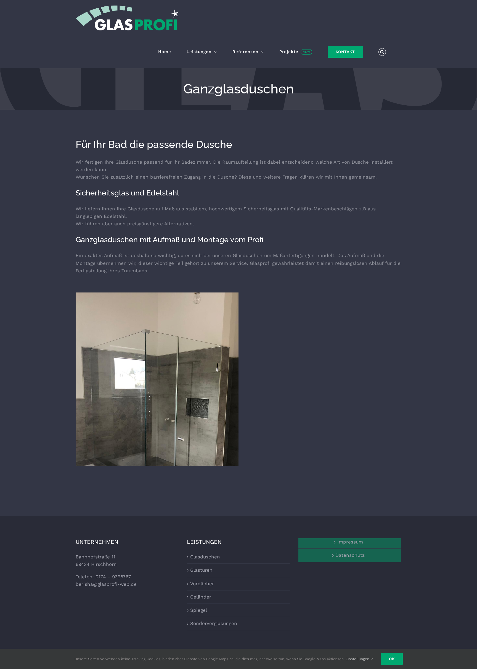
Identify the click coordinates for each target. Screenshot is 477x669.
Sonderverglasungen (213, 623)
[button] (382, 52)
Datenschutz (350, 555)
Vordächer (202, 583)
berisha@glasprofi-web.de (106, 584)
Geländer (200, 597)
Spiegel (198, 610)
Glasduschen (205, 557)
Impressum (350, 542)
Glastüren (201, 570)
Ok (392, 659)
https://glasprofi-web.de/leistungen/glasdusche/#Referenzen (157, 417)
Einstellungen (358, 659)
